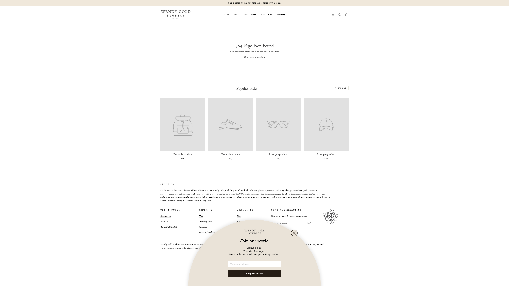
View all (341, 88)
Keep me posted (254, 273)
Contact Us (165, 216)
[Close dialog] (294, 233)
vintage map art (174, 194)
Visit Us (164, 221)
